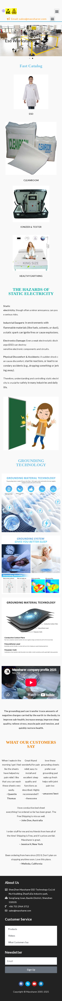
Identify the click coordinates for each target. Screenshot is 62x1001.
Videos (11, 935)
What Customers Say (18, 942)
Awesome (31, 798)
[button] (57, 11)
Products (12, 929)
